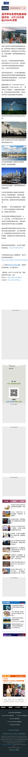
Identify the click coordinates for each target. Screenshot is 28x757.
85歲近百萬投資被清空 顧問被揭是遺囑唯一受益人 (18, 506)
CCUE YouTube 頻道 (13, 265)
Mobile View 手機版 (14, 750)
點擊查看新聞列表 (15, 8)
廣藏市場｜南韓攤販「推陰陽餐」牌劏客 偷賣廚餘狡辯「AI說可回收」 (18, 556)
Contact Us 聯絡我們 (22, 715)
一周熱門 (14, 501)
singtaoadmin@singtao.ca (7, 744)
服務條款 (19, 721)
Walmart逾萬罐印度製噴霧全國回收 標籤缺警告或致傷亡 (18, 542)
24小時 (6, 501)
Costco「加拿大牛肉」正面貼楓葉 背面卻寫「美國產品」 (18, 513)
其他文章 (5, 8)
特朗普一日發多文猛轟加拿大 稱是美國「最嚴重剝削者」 (18, 535)
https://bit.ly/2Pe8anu (14, 280)
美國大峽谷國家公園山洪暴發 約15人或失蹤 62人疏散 (18, 564)
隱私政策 (12, 715)
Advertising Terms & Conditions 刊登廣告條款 (14, 733)
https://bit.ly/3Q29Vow (16, 248)
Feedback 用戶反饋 (15, 724)
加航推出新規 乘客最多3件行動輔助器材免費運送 (18, 521)
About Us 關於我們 (14, 718)
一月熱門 (21, 501)
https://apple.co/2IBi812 (14, 277)
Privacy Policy (6, 715)
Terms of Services (12, 721)
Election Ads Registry (14, 730)
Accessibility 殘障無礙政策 (14, 712)
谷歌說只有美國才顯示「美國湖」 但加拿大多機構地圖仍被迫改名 (18, 528)
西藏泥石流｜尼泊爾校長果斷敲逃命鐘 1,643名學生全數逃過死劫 (18, 549)
